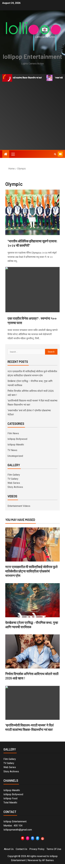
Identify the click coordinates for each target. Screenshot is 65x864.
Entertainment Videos (19, 506)
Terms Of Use (54, 849)
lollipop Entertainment (32, 56)
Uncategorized (15, 456)
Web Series (14, 482)
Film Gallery (14, 474)
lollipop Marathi (16, 444)
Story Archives (15, 487)
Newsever (33, 860)
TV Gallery (13, 478)
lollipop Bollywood (17, 439)
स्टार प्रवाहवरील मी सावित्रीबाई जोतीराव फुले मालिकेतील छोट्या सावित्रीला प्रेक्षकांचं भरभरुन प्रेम (31, 571)
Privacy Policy (36, 849)
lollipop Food (10, 798)
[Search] (55, 154)
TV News (12, 450)
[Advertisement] (32, 115)
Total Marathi (10, 802)
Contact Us (21, 849)
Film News (13, 433)
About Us (9, 849)
